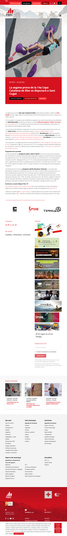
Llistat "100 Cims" (49, 425)
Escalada (42, 98)
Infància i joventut (29, 432)
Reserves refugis (15, 3)
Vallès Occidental (16, 98)
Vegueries (7, 432)
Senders (27, 441)
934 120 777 (48, 512)
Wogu (17, 193)
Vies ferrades (48, 443)
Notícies (12, 82)
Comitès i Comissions (11, 452)
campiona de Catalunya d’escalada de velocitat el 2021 (27, 137)
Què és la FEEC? (9, 423)
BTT (26, 465)
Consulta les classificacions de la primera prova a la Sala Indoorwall (24, 200)
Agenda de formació (31, 423)
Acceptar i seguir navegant (58, 525)
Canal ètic (47, 520)
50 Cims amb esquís (50, 427)
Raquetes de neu (9, 478)
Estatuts (7, 430)
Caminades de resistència (12, 467)
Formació (27, 439)
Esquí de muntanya (10, 471)
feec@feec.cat (29, 512)
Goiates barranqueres (50, 441)
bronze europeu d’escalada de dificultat (21, 135)
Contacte (47, 518)
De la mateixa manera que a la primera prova (18, 186)
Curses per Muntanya (30, 467)
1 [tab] (33, 215)
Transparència (9, 427)
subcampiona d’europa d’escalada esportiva (18, 133)
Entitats (7, 439)
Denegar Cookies (58, 531)
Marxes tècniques (10, 476)
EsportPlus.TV (53, 188)
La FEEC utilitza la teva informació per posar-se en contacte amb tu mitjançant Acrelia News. (47, 360)
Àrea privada (36, 3)
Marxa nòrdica (29, 474)
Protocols (7, 434)
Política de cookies (15, 531)
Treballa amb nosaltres (11, 450)
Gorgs (46, 430)
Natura (27, 434)
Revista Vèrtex (48, 462)
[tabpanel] (14, 209)
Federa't (45, 3)
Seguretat (27, 427)
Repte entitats (48, 432)
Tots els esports (10, 462)
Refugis (27, 437)
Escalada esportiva (31, 98)
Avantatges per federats (31, 520)
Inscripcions (26, 3)
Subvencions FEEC (10, 441)
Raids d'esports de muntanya (32, 476)
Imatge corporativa (10, 446)
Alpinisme (7, 465)
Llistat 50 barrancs (49, 439)
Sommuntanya (27, 234)
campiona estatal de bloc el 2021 (43, 131)
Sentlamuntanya (17, 234)
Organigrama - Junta (10, 437)
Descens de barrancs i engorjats (13, 469)
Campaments (48, 434)
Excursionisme (29, 471)
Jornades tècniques (50, 437)
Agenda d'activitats (50, 423)
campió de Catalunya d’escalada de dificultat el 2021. (29, 139)
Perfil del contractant (10, 448)
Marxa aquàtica (9, 474)
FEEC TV (47, 460)
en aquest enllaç (25, 191)
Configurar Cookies (18, 533)
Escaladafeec (8, 234)
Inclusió (27, 430)
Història (7, 425)
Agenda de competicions (12, 460)
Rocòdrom (8, 443)
